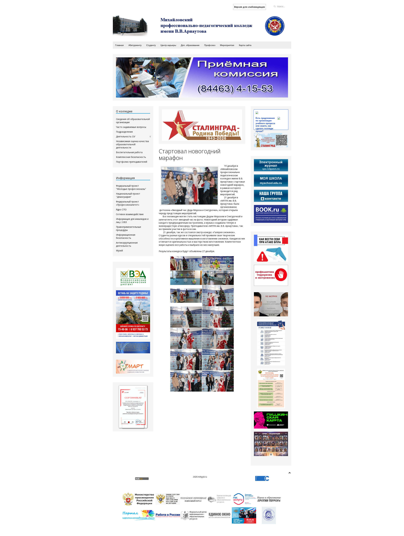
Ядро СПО (121, 209)
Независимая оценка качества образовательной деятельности (132, 144)
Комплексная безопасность (131, 156)
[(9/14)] (186, 338)
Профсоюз (209, 45)
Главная (119, 45)
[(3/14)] (186, 278)
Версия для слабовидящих (249, 6)
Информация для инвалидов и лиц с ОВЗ (132, 220)
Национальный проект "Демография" (128, 195)
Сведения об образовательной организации (133, 121)
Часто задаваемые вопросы (131, 126)
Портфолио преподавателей (131, 161)
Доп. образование (190, 45)
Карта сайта (245, 45)
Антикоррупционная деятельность (127, 244)
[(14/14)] (218, 381)
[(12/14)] (218, 359)
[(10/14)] (218, 338)
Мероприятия (227, 45)
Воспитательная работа (129, 152)
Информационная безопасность (125, 236)
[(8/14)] (218, 317)
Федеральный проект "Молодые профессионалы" (131, 187)
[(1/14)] (186, 263)
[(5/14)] (186, 296)
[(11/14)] (186, 359)
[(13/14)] (186, 381)
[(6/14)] (218, 295)
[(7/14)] (186, 317)
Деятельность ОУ (125, 136)
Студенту (151, 45)
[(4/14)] (218, 278)
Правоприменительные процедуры (128, 228)
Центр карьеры (168, 45)
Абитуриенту (135, 45)
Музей (119, 250)
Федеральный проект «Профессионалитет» (127, 203)
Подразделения (124, 131)
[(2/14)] (218, 263)
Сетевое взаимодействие (130, 214)
